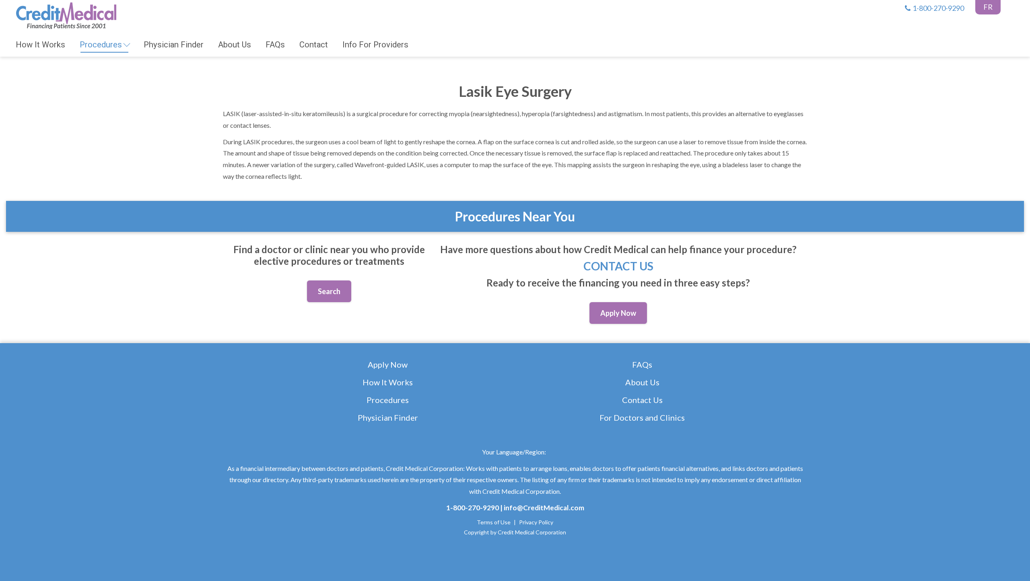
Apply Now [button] (618, 313)
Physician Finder (388, 417)
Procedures (388, 400)
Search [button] (329, 291)
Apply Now (388, 364)
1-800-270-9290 (938, 8)
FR (988, 6)
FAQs (642, 364)
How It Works (388, 382)
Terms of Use (494, 522)
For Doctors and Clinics (642, 417)
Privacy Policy (536, 522)
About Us (642, 382)
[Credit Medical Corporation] (66, 14)
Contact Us (618, 266)
